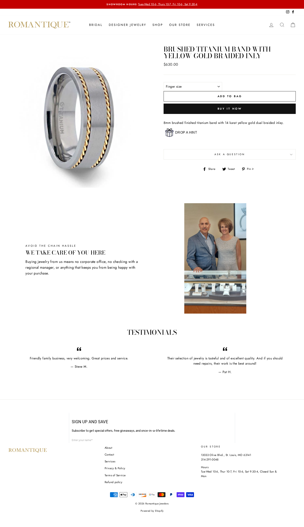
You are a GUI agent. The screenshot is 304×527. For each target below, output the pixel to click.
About (108, 448)
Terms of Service (115, 475)
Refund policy (113, 482)
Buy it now (230, 109)
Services (206, 25)
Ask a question (229, 154)
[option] (152, 4)
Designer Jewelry (127, 25)
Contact (109, 454)
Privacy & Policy (115, 468)
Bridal (96, 25)
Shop (157, 25)
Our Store (179, 25)
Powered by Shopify (152, 511)
